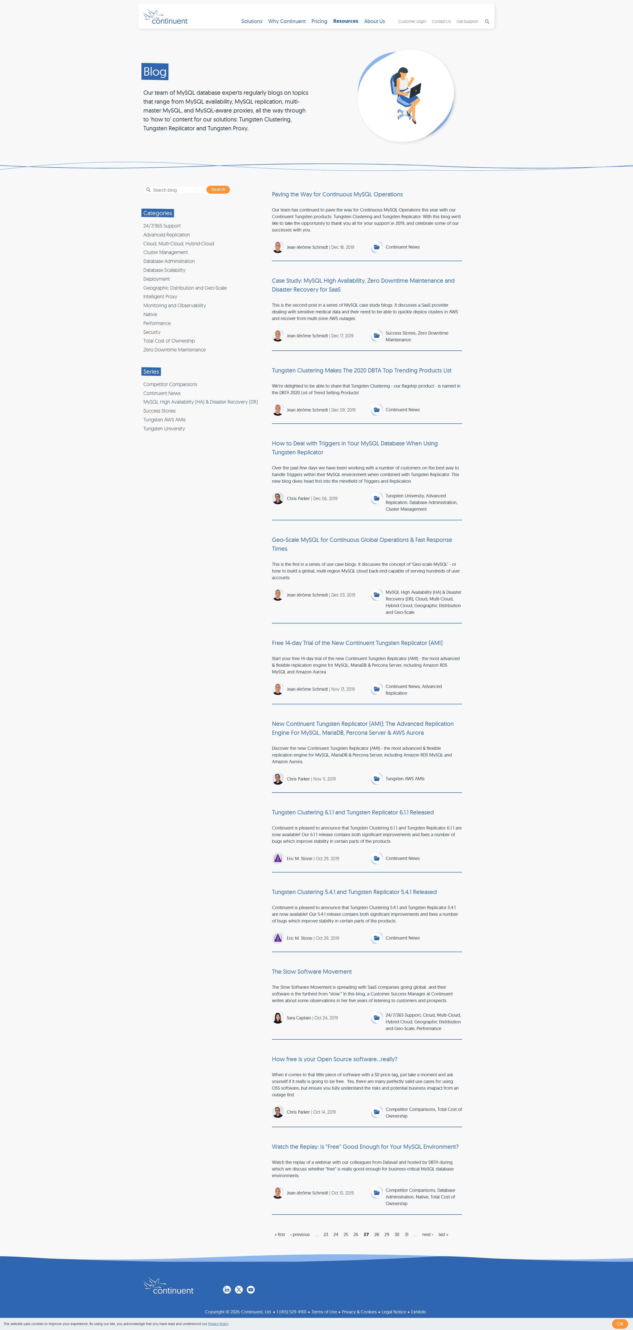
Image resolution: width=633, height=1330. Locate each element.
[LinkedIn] (227, 1290)
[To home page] (168, 1285)
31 (406, 1234)
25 (346, 1234)
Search (487, 21)
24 (336, 1234)
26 (356, 1234)
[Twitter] (239, 1290)
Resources (345, 21)
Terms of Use (324, 1312)
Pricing (319, 21)
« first (280, 1234)
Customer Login (412, 21)
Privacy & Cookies (359, 1312)
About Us (374, 21)
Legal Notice (394, 1312)
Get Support (467, 21)
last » (443, 1234)
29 (386, 1234)
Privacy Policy (218, 1324)
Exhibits (418, 1312)
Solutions (251, 21)
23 (326, 1234)
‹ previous (300, 1234)
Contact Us (441, 21)
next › (427, 1234)
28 (376, 1234)
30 (397, 1234)
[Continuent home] (165, 16)
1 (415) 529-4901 (292, 1312)
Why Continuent (287, 21)
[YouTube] (251, 1290)
